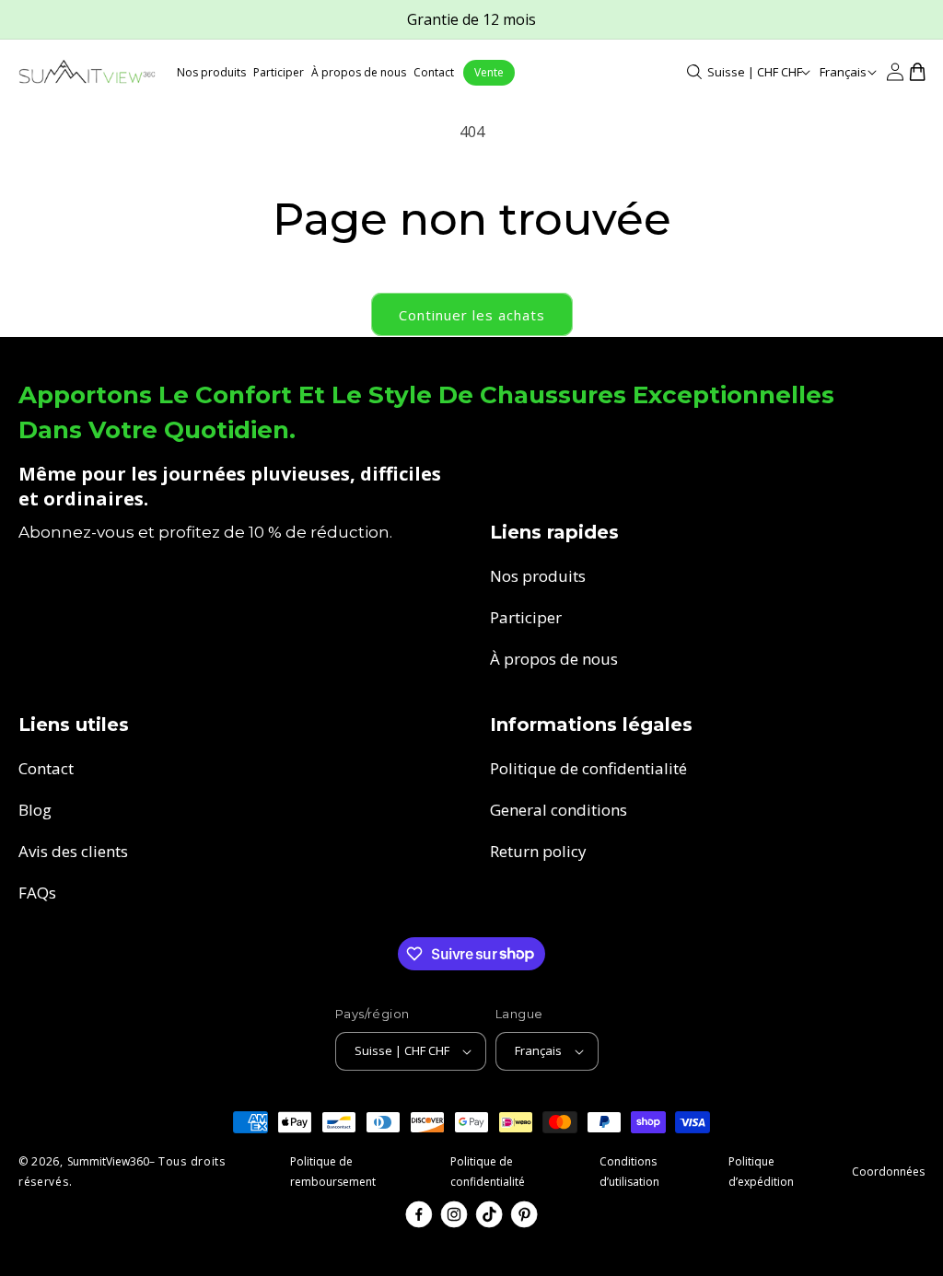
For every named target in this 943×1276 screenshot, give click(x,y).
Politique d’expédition (761, 1171)
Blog (35, 809)
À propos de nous (554, 658)
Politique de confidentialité (588, 768)
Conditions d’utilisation (629, 1171)
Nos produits (538, 575)
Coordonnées (888, 1171)
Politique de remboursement (333, 1171)
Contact (46, 768)
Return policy (538, 851)
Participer (526, 617)
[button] (694, 72)
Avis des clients (73, 851)
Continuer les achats (472, 315)
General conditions (558, 809)
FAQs (37, 892)
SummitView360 (108, 1161)
